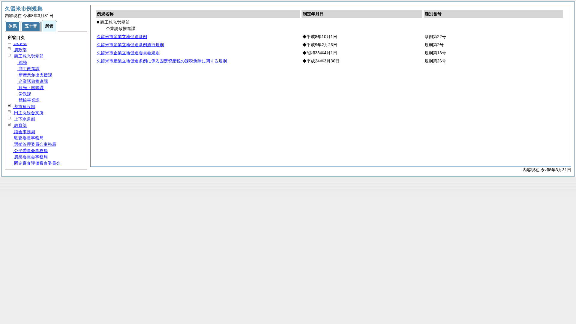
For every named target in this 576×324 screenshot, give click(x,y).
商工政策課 (28, 68)
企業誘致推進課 (32, 81)
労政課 (24, 94)
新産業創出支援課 (34, 75)
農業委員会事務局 (30, 156)
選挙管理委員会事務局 (34, 144)
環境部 (20, 43)
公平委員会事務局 (30, 150)
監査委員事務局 (28, 138)
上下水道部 (24, 119)
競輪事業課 (28, 100)
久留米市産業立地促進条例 (122, 36)
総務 (22, 62)
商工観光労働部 (28, 56)
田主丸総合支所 (28, 112)
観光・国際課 (30, 87)
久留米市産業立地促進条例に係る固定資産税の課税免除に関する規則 (162, 60)
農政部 (20, 49)
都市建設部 (24, 106)
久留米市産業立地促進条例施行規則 (130, 44)
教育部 (20, 125)
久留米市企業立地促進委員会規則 (128, 52)
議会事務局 (24, 131)
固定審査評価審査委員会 (36, 163)
